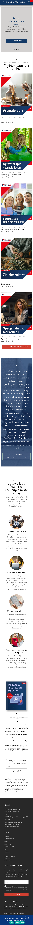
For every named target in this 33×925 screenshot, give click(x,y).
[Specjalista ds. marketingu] (16, 313)
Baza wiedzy (8, 844)
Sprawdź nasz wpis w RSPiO (12, 826)
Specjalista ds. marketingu (10, 339)
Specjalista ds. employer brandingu (13, 229)
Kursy (6, 836)
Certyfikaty (8, 841)
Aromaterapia (6, 120)
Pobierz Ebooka (10, 847)
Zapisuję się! (16, 894)
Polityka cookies (20, 922)
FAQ (5, 849)
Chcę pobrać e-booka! (16, 771)
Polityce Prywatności (19, 911)
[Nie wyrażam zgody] (31, 920)
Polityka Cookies (9, 861)
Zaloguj (7, 852)
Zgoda (11, 922)
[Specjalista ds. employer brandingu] (16, 204)
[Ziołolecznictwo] (16, 258)
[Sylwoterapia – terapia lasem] (16, 149)
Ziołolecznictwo (6, 284)
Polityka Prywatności (10, 856)
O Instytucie (9, 839)
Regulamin (7, 858)
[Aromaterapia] (16, 94)
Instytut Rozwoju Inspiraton (14, 117)
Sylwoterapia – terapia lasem (11, 175)
